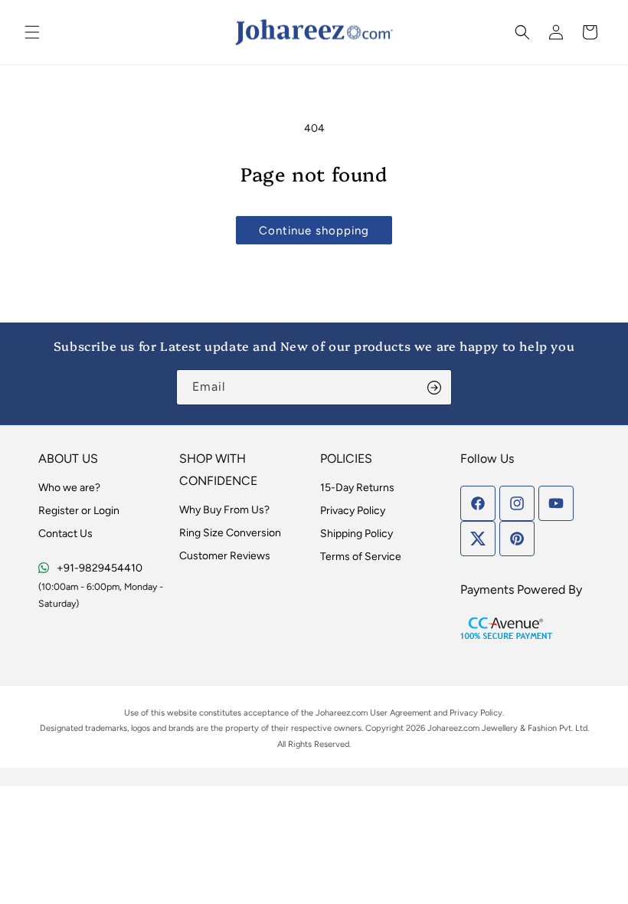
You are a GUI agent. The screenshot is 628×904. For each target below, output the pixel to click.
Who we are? (69, 487)
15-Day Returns (357, 487)
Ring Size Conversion (230, 532)
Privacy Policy (352, 510)
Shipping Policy (356, 533)
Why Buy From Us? (224, 509)
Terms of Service (360, 556)
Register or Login (78, 510)
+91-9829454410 (99, 568)
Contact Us (65, 533)
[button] (32, 32)
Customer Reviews (224, 555)
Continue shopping (314, 230)
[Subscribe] (434, 387)
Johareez (333, 713)
